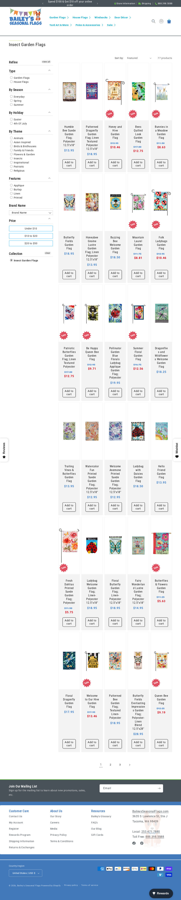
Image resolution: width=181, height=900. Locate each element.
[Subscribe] (159, 788)
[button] (59, 17)
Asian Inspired (22, 142)
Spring (17, 100)
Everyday (19, 96)
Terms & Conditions (61, 841)
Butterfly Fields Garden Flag (69, 243)
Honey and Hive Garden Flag (115, 132)
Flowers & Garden (24, 154)
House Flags (20, 81)
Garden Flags (21, 77)
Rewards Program (20, 834)
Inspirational (21, 162)
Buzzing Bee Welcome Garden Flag (115, 245)
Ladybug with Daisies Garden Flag (138, 474)
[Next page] (129, 765)
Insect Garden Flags (25, 260)
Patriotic (18, 166)
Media (53, 828)
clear (47, 253)
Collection (15, 254)
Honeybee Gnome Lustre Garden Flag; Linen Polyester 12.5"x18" (92, 248)
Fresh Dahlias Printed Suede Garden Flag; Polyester (69, 591)
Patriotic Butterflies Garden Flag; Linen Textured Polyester (69, 357)
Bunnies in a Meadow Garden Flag (161, 132)
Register (14, 828)
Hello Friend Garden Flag (161, 472)
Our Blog (96, 828)
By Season (16, 90)
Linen (16, 193)
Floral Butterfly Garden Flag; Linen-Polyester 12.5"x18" (115, 591)
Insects (17, 158)
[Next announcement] (97, 3)
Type (12, 71)
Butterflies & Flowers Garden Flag (161, 586)
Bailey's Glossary (101, 816)
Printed (17, 197)
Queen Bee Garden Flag (161, 699)
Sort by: (119, 58)
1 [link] (101, 764)
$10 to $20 (31, 236)
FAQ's (94, 822)
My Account (16, 822)
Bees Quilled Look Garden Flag (138, 134)
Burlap (17, 189)
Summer (18, 104)
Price (12, 221)
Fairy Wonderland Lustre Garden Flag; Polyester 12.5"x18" (138, 591)
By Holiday (16, 113)
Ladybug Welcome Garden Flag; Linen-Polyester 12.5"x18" (92, 591)
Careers (54, 822)
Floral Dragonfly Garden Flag (69, 701)
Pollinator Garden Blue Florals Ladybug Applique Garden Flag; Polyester (115, 363)
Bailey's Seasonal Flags (29, 885)
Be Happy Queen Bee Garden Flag (92, 354)
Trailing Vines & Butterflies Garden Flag (69, 474)
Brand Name (17, 205)
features (15, 178)
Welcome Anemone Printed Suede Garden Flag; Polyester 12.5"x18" (115, 479)
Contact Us (15, 816)
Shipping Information (21, 841)
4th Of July (20, 123)
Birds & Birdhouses (24, 146)
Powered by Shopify (51, 885)
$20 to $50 (31, 243)
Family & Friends (23, 150)
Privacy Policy (58, 834)
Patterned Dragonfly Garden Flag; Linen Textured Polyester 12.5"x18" (92, 138)
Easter (17, 119)
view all (46, 62)
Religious (19, 170)
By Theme (15, 131)
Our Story (56, 816)
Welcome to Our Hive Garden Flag (92, 701)
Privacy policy (71, 885)
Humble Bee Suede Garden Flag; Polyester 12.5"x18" (69, 136)
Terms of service (89, 885)
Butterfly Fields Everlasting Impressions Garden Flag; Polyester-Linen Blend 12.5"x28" (138, 712)
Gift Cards (97, 834)
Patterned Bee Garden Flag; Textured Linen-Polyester (115, 706)
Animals (18, 138)
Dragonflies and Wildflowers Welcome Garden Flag (161, 357)
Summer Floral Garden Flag (138, 354)
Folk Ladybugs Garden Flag (161, 243)
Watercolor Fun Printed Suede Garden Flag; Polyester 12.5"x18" (92, 479)
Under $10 (31, 228)
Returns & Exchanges (21, 847)
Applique (18, 185)
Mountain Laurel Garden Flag (138, 243)
